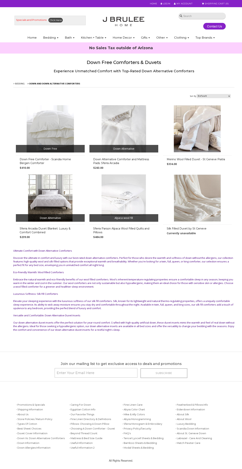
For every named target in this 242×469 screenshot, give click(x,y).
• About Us (22, 414)
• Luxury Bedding (185, 423)
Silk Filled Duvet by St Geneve (186, 228)
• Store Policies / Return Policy (34, 419)
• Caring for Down (80, 404)
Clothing (180, 37)
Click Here (56, 20)
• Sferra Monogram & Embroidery (142, 423)
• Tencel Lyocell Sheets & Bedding (143, 438)
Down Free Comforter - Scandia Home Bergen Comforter (45, 161)
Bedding (50, 37)
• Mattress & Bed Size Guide (85, 438)
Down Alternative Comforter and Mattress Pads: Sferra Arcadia (121, 161)
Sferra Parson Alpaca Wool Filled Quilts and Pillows (121, 230)
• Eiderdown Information (190, 409)
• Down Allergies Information (33, 447)
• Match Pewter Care (187, 443)
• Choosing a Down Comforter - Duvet (92, 428)
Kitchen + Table (92, 37)
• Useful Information (81, 443)
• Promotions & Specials (30, 404)
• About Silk (182, 414)
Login (166, 3)
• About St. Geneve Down (190, 433)
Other (161, 37)
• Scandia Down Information (192, 428)
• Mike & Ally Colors (133, 414)
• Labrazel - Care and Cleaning (193, 438)
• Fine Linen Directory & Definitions (90, 419)
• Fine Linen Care (132, 404)
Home (153, 3)
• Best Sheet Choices (28, 428)
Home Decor (123, 37)
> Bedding (19, 83)
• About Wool (183, 419)
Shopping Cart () (216, 3)
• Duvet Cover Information (31, 433)
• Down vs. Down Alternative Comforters (40, 438)
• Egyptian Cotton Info (82, 409)
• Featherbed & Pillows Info (191, 404)
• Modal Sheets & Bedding (138, 447)
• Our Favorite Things (81, 414)
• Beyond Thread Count (83, 433)
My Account (184, 3)
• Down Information (27, 443)
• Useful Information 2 (82, 447)
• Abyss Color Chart (133, 409)
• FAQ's (126, 433)
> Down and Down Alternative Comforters (53, 83)
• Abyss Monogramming (136, 419)
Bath (69, 37)
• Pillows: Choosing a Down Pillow (89, 423)
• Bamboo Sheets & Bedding (139, 443)
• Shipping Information (29, 409)
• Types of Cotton (26, 423)
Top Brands (204, 37)
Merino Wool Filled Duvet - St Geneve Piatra (196, 159)
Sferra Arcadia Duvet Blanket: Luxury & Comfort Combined (45, 230)
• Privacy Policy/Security (136, 428)
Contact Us (214, 26)
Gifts (144, 37)
